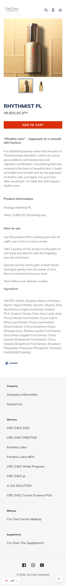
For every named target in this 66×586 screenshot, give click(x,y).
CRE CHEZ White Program (26, 466)
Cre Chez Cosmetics (38, 574)
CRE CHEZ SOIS (18, 428)
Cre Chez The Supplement (25, 543)
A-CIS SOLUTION (19, 486)
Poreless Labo (17, 447)
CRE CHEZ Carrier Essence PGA (29, 495)
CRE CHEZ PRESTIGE (22, 438)
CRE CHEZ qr (16, 476)
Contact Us (14, 404)
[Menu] (60, 10)
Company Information (22, 394)
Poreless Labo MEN (20, 457)
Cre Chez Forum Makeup (24, 519)
